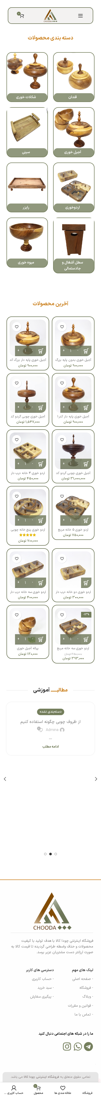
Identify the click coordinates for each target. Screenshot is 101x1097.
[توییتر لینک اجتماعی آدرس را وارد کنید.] (57, 3)
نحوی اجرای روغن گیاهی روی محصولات (50, 722)
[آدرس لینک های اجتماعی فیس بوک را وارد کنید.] (64, 3)
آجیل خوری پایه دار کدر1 (73, 416)
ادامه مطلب (50, 747)
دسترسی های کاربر (40, 970)
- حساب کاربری (43, 979)
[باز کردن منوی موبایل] (80, 15)
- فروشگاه (86, 988)
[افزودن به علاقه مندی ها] (62, 326)
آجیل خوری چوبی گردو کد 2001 (28, 418)
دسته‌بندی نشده (51, 711)
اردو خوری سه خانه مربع (73, 648)
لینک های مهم (82, 970)
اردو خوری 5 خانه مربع (73, 529)
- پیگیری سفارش (42, 996)
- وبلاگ (87, 996)
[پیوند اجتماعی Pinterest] (51, 3)
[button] (86, 583)
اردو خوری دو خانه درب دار (73, 592)
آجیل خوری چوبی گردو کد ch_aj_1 (73, 475)
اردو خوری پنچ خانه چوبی (28, 529)
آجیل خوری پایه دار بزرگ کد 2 (28, 361)
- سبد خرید (46, 988)
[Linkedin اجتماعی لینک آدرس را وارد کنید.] (44, 3)
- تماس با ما (84, 1014)
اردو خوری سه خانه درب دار (28, 592)
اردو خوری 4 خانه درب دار (28, 473)
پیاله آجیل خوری (28, 648)
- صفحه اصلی (82, 979)
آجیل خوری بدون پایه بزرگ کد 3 (73, 361)
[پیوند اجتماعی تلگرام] (38, 3)
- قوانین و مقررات (80, 1005)
